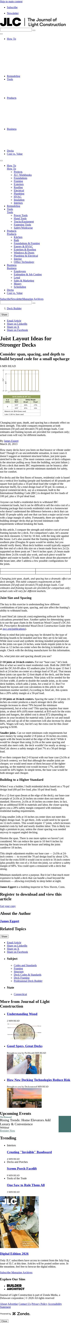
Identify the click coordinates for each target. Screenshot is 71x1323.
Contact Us (25, 1303)
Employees (20, 132)
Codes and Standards (25, 965)
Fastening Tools (22, 91)
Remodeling (13, 76)
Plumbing (19, 63)
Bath (16, 104)
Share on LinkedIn (17, 323)
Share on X (13, 326)
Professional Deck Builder (28, 980)
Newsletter (13, 13)
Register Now (7, 1130)
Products (11, 97)
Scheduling (20, 147)
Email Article (14, 320)
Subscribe (12, 7)
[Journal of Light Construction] (33, 26)
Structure (19, 971)
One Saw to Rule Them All (26, 1185)
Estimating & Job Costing (28, 135)
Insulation (19, 69)
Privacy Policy (39, 1303)
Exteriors (19, 54)
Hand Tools (20, 85)
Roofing (18, 57)
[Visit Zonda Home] (15, 1314)
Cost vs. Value (15, 153)
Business (12, 128)
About (3, 1303)
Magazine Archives (32, 298)
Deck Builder (14, 308)
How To (11, 38)
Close (4, 1321)
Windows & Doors (24, 116)
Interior (18, 122)
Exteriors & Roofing (25, 113)
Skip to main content (11, 1)
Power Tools (21, 82)
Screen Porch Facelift (22, 1168)
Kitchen (18, 100)
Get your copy (8, 906)
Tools (10, 79)
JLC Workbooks (23, 45)
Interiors (18, 73)
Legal (17, 138)
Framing (18, 51)
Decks (10, 150)
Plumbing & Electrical (26, 119)
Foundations (20, 48)
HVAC (18, 66)
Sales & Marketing (24, 141)
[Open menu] (1, 33)
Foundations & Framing (27, 107)
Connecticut (20, 994)
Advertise (12, 1303)
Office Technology (24, 125)
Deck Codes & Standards (27, 974)
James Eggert (11, 440)
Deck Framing (21, 977)
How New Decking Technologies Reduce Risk (38, 1080)
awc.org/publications (14, 628)
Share (4, 314)
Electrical (19, 60)
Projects (18, 41)
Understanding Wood (22, 1014)
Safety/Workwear (23, 94)
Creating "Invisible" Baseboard (29, 1152)
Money (18, 144)
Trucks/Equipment (24, 88)
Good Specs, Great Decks (24, 1046)
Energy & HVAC (23, 110)
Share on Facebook (17, 330)
